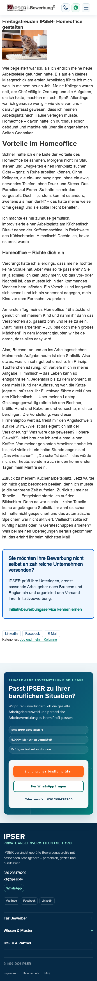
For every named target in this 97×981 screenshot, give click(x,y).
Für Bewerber (15, 918)
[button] (86, 7)
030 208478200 (15, 873)
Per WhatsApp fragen (48, 786)
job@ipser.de (13, 879)
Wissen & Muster (18, 930)
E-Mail (52, 633)
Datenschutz (31, 973)
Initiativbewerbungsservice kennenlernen (45, 609)
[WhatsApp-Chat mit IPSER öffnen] (76, 7)
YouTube (11, 900)
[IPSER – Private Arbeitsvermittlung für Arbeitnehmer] (31, 7)
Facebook (32, 633)
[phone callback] (65, 7)
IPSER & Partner (17, 943)
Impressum (11, 973)
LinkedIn (11, 633)
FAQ (47, 973)
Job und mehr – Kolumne (38, 639)
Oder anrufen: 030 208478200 (48, 799)
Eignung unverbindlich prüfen (48, 771)
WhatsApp (14, 888)
